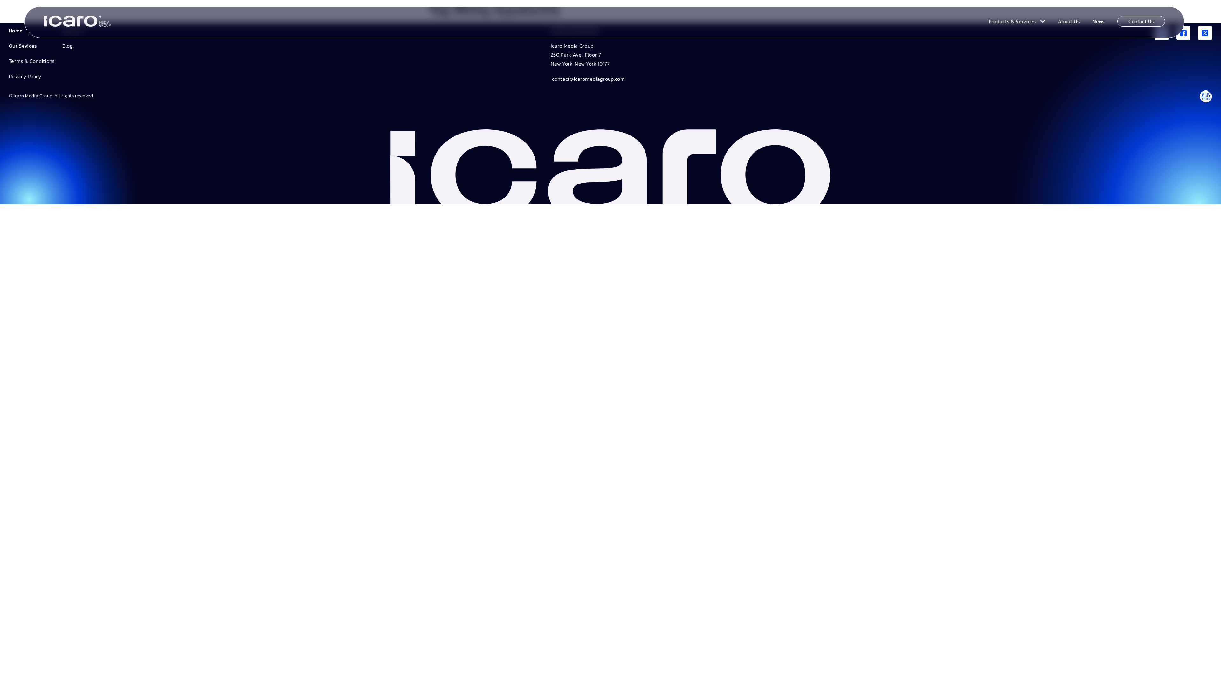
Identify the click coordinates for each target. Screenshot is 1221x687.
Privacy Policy (25, 76)
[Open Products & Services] (1041, 21)
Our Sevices (23, 46)
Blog (67, 46)
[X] (1205, 33)
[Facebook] (1183, 33)
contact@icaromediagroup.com (588, 79)
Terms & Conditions (32, 61)
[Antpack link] (1205, 96)
